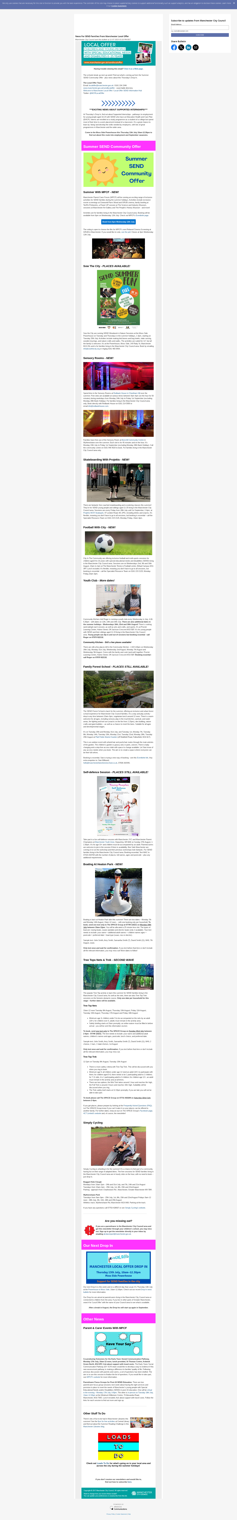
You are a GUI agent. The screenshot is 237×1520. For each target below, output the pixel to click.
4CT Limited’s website (92, 1113)
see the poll (125, 232)
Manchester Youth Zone (104, 842)
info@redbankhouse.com (98, 406)
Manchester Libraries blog (93, 1426)
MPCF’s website (93, 1377)
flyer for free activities (106, 1421)
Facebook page (146, 1111)
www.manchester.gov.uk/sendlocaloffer (99, 88)
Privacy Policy (111, 1514)
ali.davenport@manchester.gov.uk (117, 1234)
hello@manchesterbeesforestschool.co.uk (100, 763)
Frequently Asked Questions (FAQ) (138, 1106)
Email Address (176, 24)
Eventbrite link (142, 758)
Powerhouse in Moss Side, (99, 1289)
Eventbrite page (142, 215)
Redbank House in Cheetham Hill (126, 393)
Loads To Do (103, 1463)
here (129, 1482)
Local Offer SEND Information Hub (128, 90)
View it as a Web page (133, 69)
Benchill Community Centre (133, 440)
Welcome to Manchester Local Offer (97, 90)
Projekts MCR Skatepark (93, 513)
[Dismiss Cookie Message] (234, 2)
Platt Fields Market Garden (106, 737)
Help (129, 1514)
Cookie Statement (119, 6)
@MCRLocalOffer (97, 93)
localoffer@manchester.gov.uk (101, 85)
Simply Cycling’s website (135, 1208)
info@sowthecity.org (91, 349)
